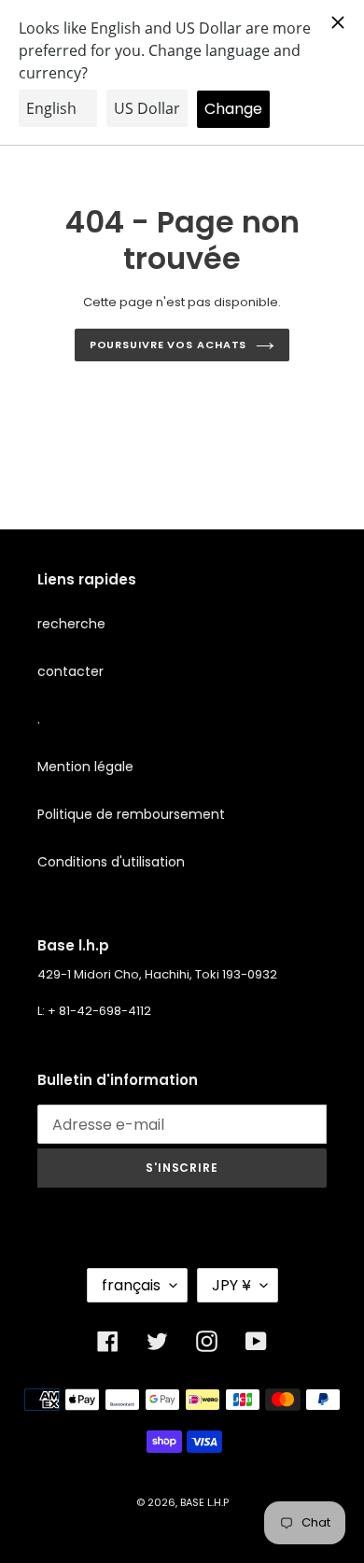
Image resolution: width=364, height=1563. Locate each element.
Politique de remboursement (131, 814)
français (131, 1285)
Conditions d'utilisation (111, 861)
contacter (70, 671)
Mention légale (85, 766)
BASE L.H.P (204, 1502)
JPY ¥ (231, 1285)
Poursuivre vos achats (168, 344)
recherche (71, 623)
